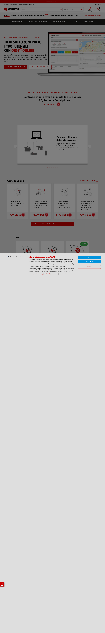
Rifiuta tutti (89, 261)
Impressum (55, 274)
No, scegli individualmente (89, 267)
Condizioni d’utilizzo (64, 274)
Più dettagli (32, 274)
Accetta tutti (89, 257)
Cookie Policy (47, 274)
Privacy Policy (39, 274)
